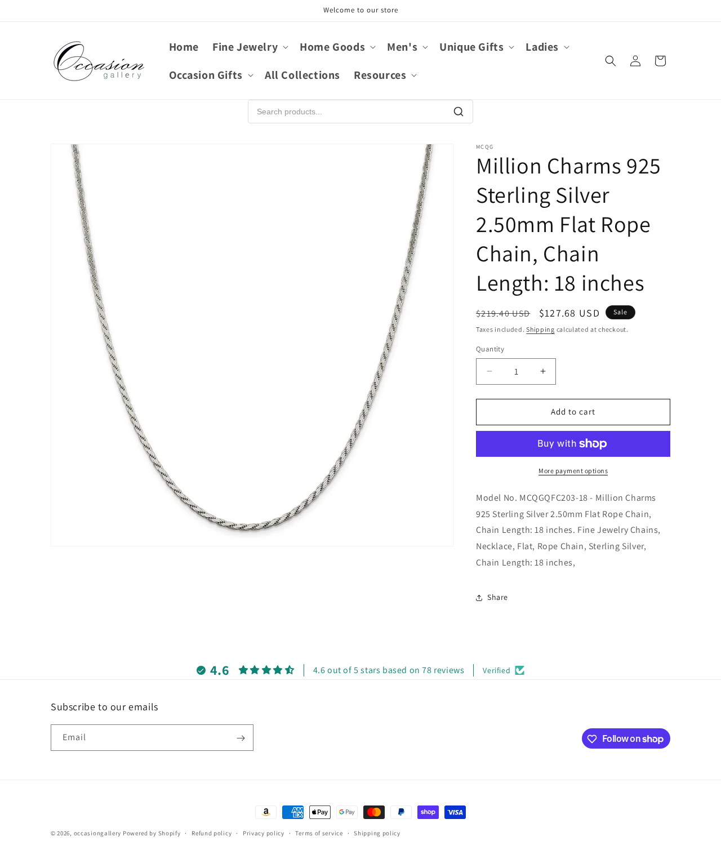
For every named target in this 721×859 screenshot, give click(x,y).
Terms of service (318, 832)
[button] (249, 47)
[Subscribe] (240, 738)
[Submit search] (458, 111)
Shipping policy (377, 832)
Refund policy (212, 832)
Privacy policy (263, 832)
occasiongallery (98, 833)
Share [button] (497, 597)
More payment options (573, 470)
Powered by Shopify (152, 833)
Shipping (540, 329)
